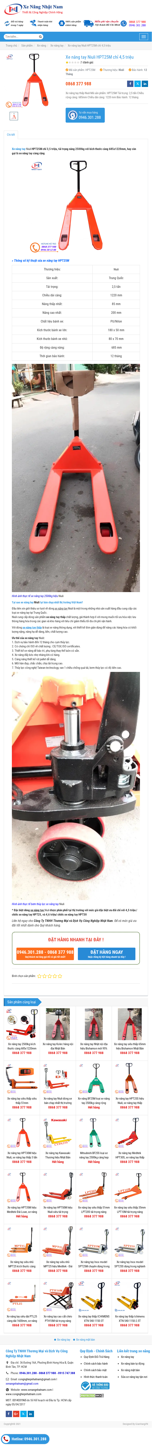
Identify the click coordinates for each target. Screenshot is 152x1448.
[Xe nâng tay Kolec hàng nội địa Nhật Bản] (58, 1024)
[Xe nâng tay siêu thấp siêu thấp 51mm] (22, 1079)
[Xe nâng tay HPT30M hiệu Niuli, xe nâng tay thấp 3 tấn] (22, 1133)
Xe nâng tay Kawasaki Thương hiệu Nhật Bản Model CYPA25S (57, 1157)
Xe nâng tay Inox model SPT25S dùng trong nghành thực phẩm (129, 1266)
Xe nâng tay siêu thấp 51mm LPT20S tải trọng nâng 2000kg (94, 1212)
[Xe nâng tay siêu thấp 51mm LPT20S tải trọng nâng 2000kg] (94, 1188)
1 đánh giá (87, 62)
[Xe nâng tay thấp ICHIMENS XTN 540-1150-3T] (94, 1297)
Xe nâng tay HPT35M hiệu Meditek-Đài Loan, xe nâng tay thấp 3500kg (22, 1212)
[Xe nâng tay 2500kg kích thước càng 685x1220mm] (22, 1024)
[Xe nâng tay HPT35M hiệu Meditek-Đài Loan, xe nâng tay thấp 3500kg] (22, 1188)
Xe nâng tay (19, 149)
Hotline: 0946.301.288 (28, 1439)
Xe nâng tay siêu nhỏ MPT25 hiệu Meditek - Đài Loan (57, 1266)
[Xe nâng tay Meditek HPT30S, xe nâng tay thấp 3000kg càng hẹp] (130, 1133)
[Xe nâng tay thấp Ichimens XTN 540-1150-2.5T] (130, 1297)
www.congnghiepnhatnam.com (23, 1394)
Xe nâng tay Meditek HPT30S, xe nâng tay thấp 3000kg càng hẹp (129, 1157)
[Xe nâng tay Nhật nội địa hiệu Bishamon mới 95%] (94, 1024)
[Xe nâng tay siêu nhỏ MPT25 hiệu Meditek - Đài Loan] (58, 1242)
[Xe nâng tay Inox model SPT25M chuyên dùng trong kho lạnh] (94, 1242)
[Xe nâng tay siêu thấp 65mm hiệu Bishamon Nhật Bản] (130, 1024)
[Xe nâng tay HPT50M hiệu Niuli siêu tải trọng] (58, 1188)
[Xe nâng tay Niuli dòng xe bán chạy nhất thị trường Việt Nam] (58, 1079)
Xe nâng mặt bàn (85, 1339)
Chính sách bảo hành (96, 1363)
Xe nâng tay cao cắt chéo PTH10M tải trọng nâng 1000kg (58, 1321)
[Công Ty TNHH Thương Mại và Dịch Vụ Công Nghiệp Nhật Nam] (33, 9)
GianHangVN (141, 1423)
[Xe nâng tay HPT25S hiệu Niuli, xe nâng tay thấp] (130, 1079)
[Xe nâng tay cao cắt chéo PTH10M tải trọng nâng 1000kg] (58, 1297)
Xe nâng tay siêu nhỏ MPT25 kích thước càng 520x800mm (21, 1266)
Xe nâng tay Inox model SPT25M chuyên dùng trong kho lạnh (94, 1266)
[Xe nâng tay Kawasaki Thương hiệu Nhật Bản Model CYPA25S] (58, 1133)
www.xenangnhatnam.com (36, 1390)
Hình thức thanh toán (96, 1377)
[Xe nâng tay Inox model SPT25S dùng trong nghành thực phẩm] (130, 1242)
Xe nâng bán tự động (132, 1363)
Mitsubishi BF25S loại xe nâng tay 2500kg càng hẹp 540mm (94, 1157)
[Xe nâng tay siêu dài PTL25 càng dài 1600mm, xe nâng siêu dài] (22, 1297)
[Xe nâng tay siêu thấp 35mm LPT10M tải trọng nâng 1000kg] (130, 1188)
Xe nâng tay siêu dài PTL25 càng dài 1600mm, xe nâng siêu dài (22, 1321)
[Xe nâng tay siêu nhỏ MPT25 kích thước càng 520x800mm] (22, 1242)
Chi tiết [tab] (11, 134)
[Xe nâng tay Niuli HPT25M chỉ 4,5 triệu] (33, 81)
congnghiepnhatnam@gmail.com (37, 1379)
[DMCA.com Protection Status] (92, 1395)
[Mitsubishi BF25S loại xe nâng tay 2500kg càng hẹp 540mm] (94, 1133)
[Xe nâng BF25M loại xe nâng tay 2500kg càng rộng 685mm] (94, 1079)
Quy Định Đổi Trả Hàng (96, 1357)
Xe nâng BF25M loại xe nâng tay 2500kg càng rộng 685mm (94, 1103)
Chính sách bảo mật (95, 1370)
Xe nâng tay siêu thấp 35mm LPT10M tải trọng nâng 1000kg (130, 1212)
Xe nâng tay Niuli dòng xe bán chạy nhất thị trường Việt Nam (58, 1103)
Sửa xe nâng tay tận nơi (134, 1377)
